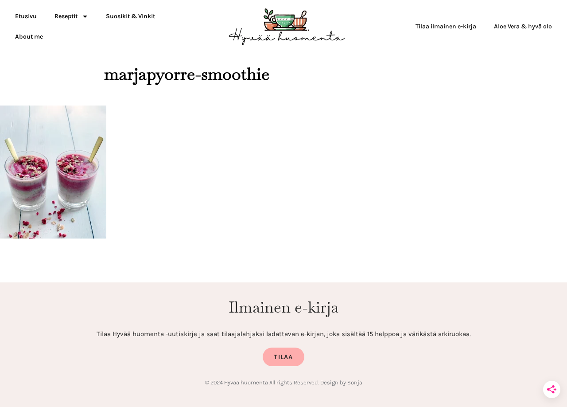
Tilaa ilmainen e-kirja (446, 26)
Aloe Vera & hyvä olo (523, 26)
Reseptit (66, 16)
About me (29, 36)
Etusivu (26, 16)
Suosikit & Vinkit (130, 16)
